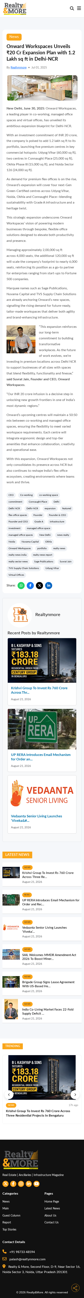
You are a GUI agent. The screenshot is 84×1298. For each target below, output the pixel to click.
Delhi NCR (14, 508)
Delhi (56, 502)
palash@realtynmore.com (27, 1259)
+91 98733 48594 (22, 1252)
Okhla (48, 541)
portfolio (42, 548)
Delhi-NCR (32, 508)
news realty (63, 535)
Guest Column (11, 1215)
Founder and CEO (18, 521)
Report (6, 1222)
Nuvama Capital (30, 541)
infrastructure (57, 521)
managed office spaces (21, 535)
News (6, 1201)
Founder (37, 515)
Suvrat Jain (66, 561)
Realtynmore (19, 67)
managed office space (38, 528)
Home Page (51, 1201)
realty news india (18, 555)
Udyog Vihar (52, 568)
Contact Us (51, 1222)
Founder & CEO (57, 515)
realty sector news (18, 561)
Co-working (26, 495)
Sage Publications (43, 561)
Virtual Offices (16, 575)
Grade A (38, 521)
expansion (50, 508)
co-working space (48, 495)
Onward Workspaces (20, 548)
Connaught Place (38, 502)
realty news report (42, 555)
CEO (11, 495)
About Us (50, 1215)
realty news (59, 548)
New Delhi (45, 535)
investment (14, 528)
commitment (15, 502)
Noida (12, 541)
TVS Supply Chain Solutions (24, 568)
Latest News (52, 1208)
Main (5, 1208)
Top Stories (9, 1229)
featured (66, 508)
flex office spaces (18, 515)
